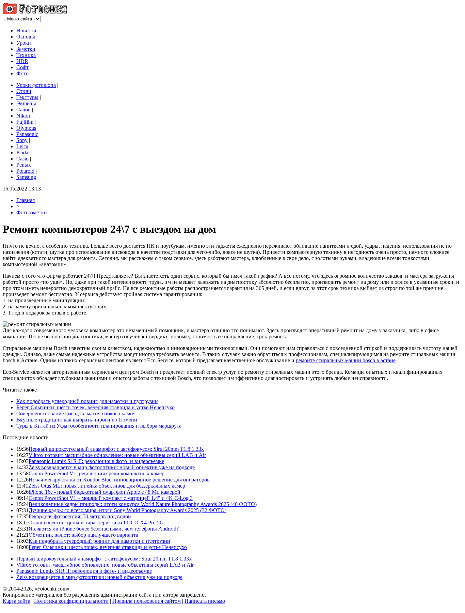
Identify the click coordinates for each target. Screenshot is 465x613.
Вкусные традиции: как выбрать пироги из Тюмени (76, 420)
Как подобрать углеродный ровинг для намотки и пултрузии (87, 401)
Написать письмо (205, 601)
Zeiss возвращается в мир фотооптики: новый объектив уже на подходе (112, 467)
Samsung (26, 177)
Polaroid (25, 171)
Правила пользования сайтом (146, 601)
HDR (22, 61)
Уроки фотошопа (36, 85)
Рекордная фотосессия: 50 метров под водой (80, 516)
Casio (22, 159)
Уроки (23, 43)
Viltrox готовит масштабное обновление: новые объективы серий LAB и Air (117, 455)
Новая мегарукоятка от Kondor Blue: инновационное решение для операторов (119, 479)
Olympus (26, 128)
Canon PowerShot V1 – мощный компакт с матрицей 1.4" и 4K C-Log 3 (111, 498)
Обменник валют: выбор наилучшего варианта (83, 535)
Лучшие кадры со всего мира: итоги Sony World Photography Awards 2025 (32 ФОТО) (127, 510)
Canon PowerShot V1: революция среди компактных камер (96, 473)
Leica (22, 146)
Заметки (25, 49)
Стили (23, 91)
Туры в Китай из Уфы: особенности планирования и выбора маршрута (98, 426)
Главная (25, 200)
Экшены (26, 103)
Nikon (23, 116)
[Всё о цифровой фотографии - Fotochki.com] (35, 12)
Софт (22, 67)
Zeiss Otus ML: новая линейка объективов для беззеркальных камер (106, 486)
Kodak (23, 152)
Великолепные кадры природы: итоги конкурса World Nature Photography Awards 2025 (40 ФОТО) (143, 504)
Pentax (23, 165)
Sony (22, 140)
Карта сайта (16, 601)
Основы (25, 37)
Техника (26, 55)
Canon (23, 109)
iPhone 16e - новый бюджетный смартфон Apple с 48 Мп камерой (104, 492)
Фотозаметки (31, 212)
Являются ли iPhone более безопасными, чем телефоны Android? (104, 529)
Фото (22, 73)
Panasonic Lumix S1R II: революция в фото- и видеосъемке (96, 461)
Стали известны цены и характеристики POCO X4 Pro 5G (96, 522)
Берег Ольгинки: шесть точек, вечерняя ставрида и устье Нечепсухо (95, 407)
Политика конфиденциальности (71, 601)
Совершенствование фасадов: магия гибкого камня (75, 413)
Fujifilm (24, 122)
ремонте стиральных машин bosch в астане (346, 360)
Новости (26, 30)
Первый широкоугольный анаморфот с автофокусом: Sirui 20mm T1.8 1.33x (116, 449)
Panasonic (27, 134)
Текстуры (27, 97)
